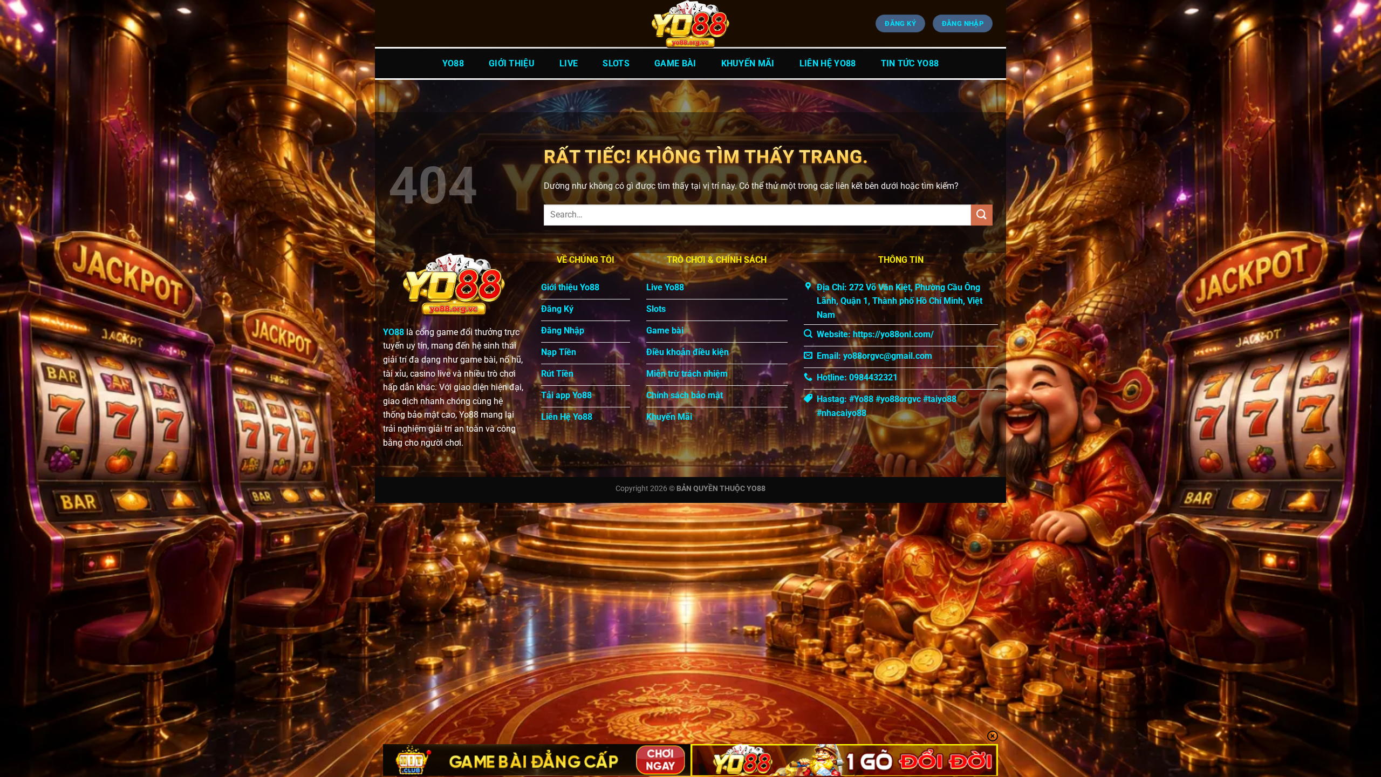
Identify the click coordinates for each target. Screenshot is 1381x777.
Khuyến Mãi (748, 63)
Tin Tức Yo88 (910, 63)
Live (568, 63)
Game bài (675, 63)
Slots (616, 63)
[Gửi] (982, 215)
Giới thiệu (512, 63)
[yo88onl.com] (690, 24)
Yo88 (453, 63)
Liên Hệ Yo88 (827, 63)
